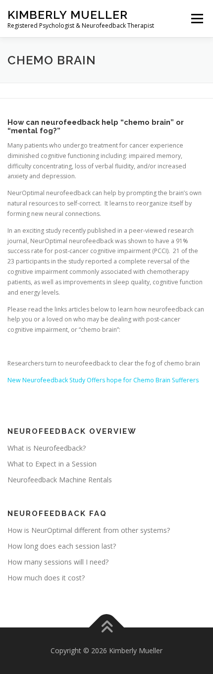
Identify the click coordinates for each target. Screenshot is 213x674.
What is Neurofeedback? (46, 448)
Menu (196, 18)
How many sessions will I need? (57, 562)
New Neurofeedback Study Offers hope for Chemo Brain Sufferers (103, 380)
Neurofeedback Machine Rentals (59, 479)
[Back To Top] (106, 627)
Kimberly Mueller (67, 14)
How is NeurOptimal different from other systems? (88, 530)
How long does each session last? (61, 546)
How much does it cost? (46, 577)
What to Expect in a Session (52, 463)
